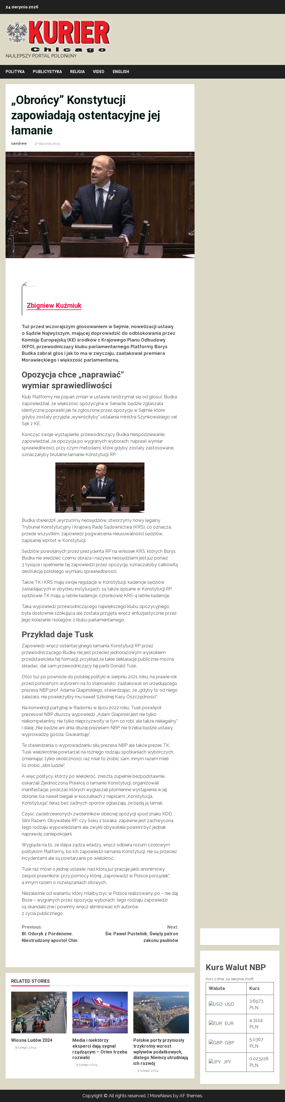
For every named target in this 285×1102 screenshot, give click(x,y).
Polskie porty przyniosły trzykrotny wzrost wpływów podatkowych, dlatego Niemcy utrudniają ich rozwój (161, 1012)
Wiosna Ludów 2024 (39, 1012)
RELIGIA (77, 71)
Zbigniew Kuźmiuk (54, 305)
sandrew (19, 144)
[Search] (277, 72)
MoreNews (161, 1095)
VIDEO (98, 71)
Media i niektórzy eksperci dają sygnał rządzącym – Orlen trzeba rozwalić (100, 1012)
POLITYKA (15, 71)
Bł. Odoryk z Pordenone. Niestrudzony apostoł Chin (49, 933)
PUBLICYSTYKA (47, 71)
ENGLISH (121, 71)
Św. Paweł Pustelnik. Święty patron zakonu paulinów (141, 933)
